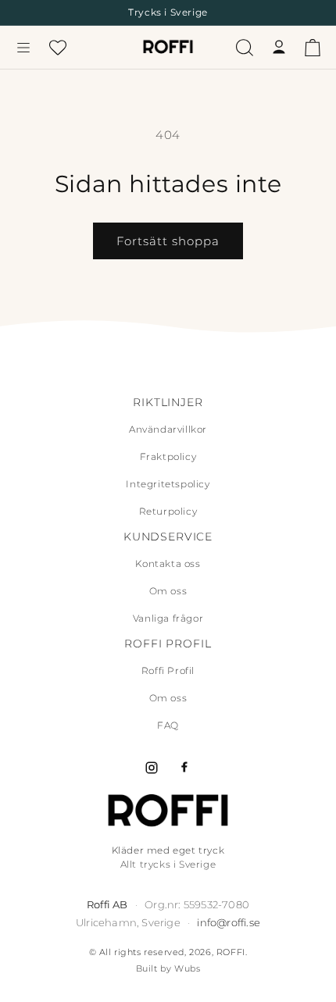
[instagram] (151, 767)
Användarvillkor (168, 429)
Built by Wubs (168, 968)
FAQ (168, 725)
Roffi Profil (168, 670)
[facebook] (184, 767)
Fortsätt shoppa (168, 241)
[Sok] (244, 47)
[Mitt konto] (279, 47)
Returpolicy (168, 511)
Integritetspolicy (167, 484)
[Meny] (23, 47)
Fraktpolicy (168, 456)
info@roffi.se (228, 922)
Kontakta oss (167, 563)
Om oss (168, 591)
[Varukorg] (312, 47)
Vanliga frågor (168, 618)
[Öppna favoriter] (57, 47)
